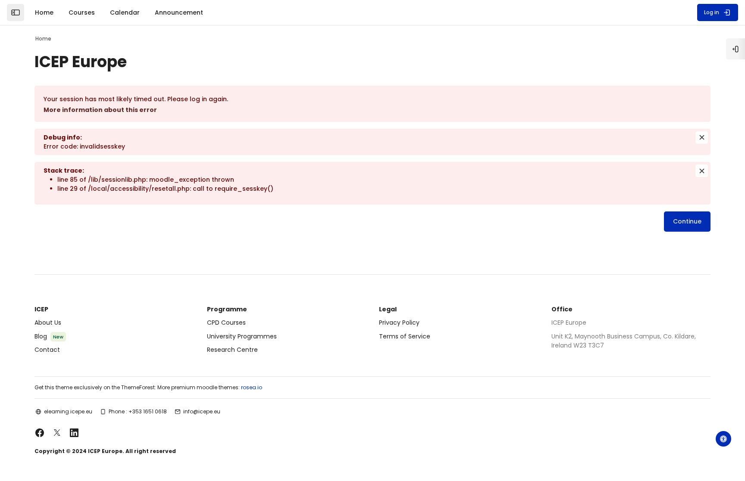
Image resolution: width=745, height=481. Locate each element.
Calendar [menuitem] (125, 12)
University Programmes (242, 336)
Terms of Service (404, 336)
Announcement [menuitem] (179, 12)
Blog (40, 336)
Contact (47, 349)
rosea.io (251, 387)
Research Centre (232, 349)
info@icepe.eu (201, 411)
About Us (47, 322)
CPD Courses (226, 322)
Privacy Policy (399, 322)
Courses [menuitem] (82, 12)
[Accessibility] (723, 439)
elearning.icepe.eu (68, 411)
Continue (687, 221)
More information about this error (100, 110)
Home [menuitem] (44, 12)
